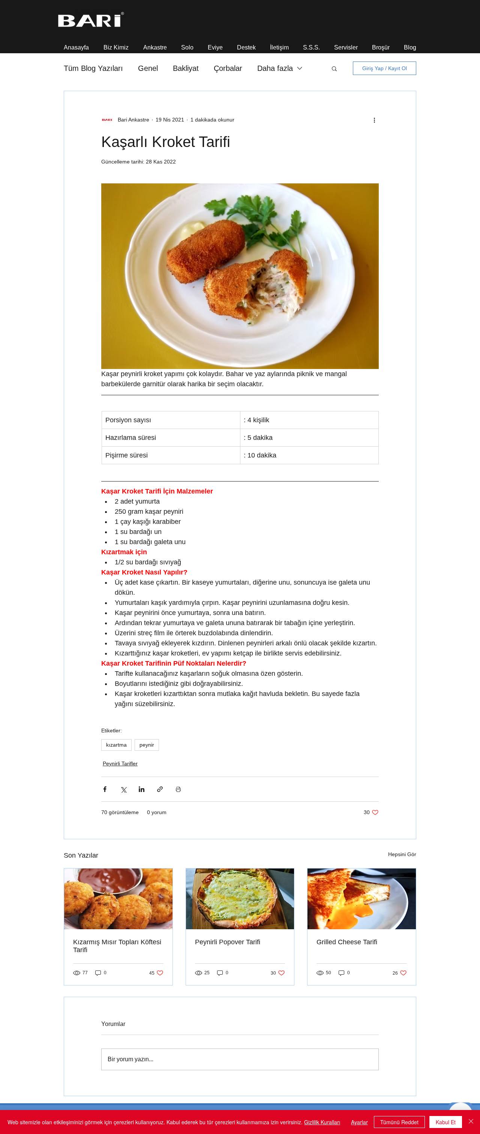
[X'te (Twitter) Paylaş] (123, 789)
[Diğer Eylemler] (374, 119)
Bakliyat (186, 68)
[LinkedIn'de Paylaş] (141, 789)
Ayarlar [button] (359, 1122)
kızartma (116, 745)
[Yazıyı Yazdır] (178, 789)
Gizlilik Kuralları (322, 1122)
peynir (147, 745)
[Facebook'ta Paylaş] (104, 789)
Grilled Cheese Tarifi (346, 942)
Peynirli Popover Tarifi (227, 942)
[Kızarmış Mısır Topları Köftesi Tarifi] (118, 898)
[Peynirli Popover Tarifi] (240, 898)
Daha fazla (275, 68)
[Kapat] (471, 1122)
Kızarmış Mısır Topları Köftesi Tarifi (117, 946)
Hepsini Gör (402, 854)
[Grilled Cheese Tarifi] (362, 898)
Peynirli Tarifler (120, 763)
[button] (116, 44)
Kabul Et (446, 1122)
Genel (148, 68)
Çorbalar (228, 68)
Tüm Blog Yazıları (93, 68)
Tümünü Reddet (399, 1122)
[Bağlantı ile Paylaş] (160, 789)
